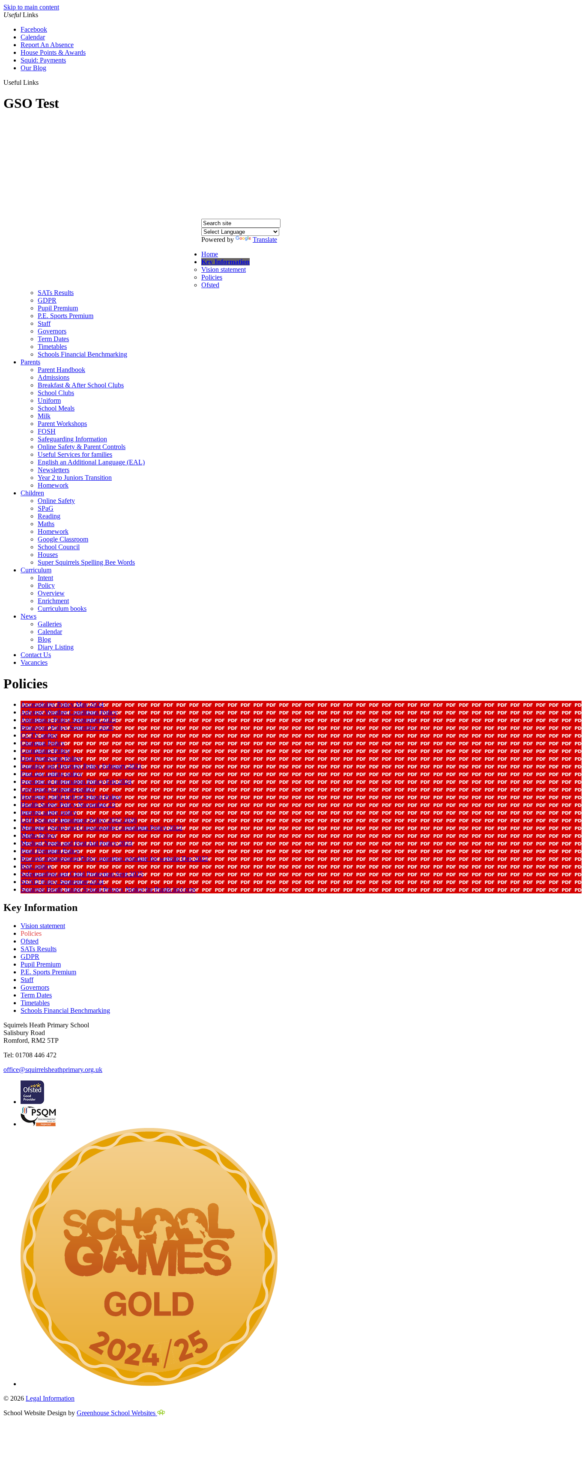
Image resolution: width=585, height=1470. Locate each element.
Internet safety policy (49, 812)
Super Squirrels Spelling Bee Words (86, 562)
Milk (44, 416)
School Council (59, 547)
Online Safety (56, 500)
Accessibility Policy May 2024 (62, 704)
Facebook (34, 29)
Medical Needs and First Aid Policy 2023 (76, 843)
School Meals (56, 408)
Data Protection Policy (51, 758)
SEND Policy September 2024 (62, 881)
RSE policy (36, 866)
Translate (265, 239)
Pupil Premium (58, 308)
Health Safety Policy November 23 (68, 804)
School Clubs (56, 392)
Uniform (49, 400)
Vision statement (223, 269)
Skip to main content (31, 7)
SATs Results (56, 292)
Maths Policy (38, 835)
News (28, 616)
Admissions (53, 377)
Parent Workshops (62, 423)
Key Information (225, 261)
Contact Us (36, 654)
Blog (44, 639)
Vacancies (34, 662)
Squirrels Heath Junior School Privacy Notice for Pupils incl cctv (108, 889)
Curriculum (36, 570)
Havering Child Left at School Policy (71, 796)
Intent (45, 577)
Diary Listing (56, 647)
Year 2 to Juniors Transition (75, 477)
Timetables (52, 346)
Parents (30, 362)
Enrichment (53, 600)
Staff (44, 323)
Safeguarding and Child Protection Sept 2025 (82, 874)
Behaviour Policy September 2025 (67, 727)
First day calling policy (51, 773)
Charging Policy (43, 743)
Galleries (50, 624)
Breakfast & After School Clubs (81, 385)
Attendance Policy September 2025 (68, 719)
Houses (48, 554)
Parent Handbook (61, 369)
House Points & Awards (53, 52)
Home (209, 254)
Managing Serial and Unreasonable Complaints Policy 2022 (101, 827)
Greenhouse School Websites (117, 1412)
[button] (41, 82)
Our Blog (33, 67)
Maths (46, 523)
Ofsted (210, 285)
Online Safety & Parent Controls (81, 446)
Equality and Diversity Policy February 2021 (81, 766)
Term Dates (53, 338)
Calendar (33, 37)
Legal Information (50, 1398)
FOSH (47, 431)
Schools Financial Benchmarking (82, 354)
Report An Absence (47, 44)
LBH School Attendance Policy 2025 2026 (79, 820)
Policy (46, 585)
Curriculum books (62, 608)
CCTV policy (39, 735)
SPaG (46, 508)
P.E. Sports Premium (65, 315)
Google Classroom (63, 539)
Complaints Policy (45, 750)
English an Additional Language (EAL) (91, 462)
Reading (49, 516)
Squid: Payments (43, 60)
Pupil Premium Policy (50, 850)
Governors (52, 331)
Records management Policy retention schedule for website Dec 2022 (114, 858)
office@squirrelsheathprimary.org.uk (52, 1069)
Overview (51, 593)
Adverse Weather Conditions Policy (69, 712)
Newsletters (53, 469)
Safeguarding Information (72, 439)
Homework (53, 485)
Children (32, 493)
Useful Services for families (75, 454)
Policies (211, 277)
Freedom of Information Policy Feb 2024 (76, 781)
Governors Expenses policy (58, 789)
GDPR (47, 300)
